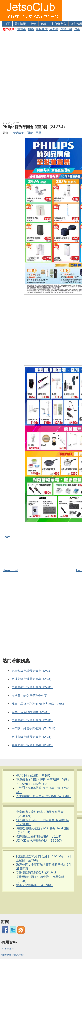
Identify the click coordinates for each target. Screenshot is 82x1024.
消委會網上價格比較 (12, 955)
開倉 (30, 132)
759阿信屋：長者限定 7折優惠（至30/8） (43, 796)
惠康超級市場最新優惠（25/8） (32, 745)
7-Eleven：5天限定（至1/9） (35, 784)
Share (6, 537)
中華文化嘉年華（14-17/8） (34, 885)
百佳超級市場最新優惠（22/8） (32, 737)
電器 (38, 132)
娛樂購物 (18, 132)
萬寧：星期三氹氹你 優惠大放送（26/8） (39, 704)
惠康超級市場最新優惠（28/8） (32, 670)
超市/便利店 (59, 23)
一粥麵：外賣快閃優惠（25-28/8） (34, 728)
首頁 (7, 23)
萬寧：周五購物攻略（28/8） (31, 712)
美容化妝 (42, 29)
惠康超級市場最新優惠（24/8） (32, 720)
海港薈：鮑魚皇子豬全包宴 (29, 695)
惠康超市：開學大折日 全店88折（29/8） (43, 779)
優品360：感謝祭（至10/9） (34, 775)
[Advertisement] (41, 75)
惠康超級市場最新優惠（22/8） (32, 687)
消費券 (21, 29)
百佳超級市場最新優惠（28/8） (32, 679)
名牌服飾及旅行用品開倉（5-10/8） (39, 836)
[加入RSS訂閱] (21, 932)
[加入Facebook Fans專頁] (5, 932)
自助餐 (53, 29)
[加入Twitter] (13, 932)
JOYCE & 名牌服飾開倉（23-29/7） (40, 840)
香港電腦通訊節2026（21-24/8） (37, 872)
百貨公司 (66, 29)
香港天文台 (7, 948)
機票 (77, 29)
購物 (33, 23)
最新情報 (20, 23)
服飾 (31, 29)
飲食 (44, 23)
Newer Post (10, 570)
